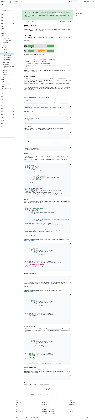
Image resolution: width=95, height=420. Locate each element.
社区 (22, 417)
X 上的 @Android (45, 402)
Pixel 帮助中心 (71, 404)
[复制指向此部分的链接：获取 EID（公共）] (33, 126)
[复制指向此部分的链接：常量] (27, 382)
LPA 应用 (42, 39)
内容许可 (32, 394)
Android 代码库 (18, 402)
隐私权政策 (33, 417)
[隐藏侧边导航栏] (13, 418)
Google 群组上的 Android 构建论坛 (48, 411)
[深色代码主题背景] (69, 106)
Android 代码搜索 (18, 1)
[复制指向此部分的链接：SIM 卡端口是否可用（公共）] (38, 273)
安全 (14, 7)
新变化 (2, 7)
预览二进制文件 (18, 407)
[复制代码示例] (70, 106)
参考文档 (43, 7)
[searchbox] (7, 10)
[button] (6, 17)
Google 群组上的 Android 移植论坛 (48, 413)
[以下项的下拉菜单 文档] (12, 1)
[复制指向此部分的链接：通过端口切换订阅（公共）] (37, 235)
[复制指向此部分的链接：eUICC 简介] (32, 35)
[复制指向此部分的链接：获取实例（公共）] (33, 100)
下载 (17, 406)
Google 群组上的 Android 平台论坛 (48, 409)
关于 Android (18, 417)
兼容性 (25, 7)
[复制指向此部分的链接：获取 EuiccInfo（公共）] (36, 141)
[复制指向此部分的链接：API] (27, 95)
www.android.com (72, 406)
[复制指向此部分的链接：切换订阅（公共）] (33, 199)
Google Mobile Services (73, 407)
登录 (93, 1)
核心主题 (19, 7)
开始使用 (8, 7)
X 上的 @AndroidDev (46, 404)
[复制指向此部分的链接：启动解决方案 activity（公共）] (39, 367)
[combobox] (73, 1)
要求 (17, 404)
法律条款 (26, 417)
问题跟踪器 (71, 411)
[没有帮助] (70, 22)
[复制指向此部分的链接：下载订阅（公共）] (33, 154)
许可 (29, 417)
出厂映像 (17, 409)
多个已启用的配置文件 (45, 92)
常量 (48, 384)
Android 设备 (31, 7)
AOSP (25, 21)
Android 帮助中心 (72, 402)
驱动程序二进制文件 (19, 411)
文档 (10, 1)
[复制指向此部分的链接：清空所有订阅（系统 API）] (37, 326)
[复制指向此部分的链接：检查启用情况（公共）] (35, 111)
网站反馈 (37, 417)
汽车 (38, 7)
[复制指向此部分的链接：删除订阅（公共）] (33, 286)
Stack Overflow (71, 409)
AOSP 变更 (27, 16)
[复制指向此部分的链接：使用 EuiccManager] (37, 76)
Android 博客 (44, 406)
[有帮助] (68, 22)
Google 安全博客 (45, 407)
